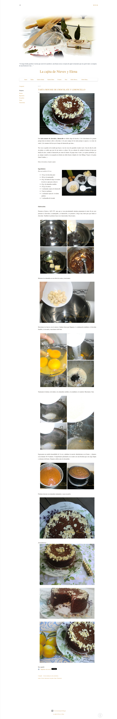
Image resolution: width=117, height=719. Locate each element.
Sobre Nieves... (74, 79)
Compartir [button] (21, 86)
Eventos (59, 79)
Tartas (20, 100)
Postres (21, 93)
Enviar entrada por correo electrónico (50, 675)
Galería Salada (40, 79)
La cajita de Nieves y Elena (58, 71)
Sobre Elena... (84, 79)
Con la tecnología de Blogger (60, 710)
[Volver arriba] (100, 715)
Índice (32, 79)
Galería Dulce (50, 79)
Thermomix (22, 102)
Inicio (25, 79)
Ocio (66, 79)
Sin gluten (21, 98)
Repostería (21, 95)
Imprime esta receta (46, 669)
